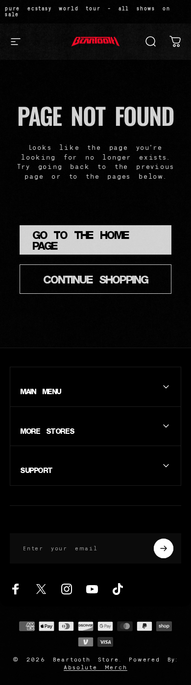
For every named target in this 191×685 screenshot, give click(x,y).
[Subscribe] (163, 548)
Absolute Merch (95, 667)
